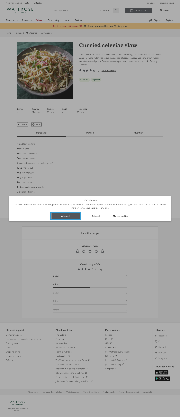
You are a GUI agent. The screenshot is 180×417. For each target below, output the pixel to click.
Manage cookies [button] (120, 216)
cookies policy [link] (89, 207)
